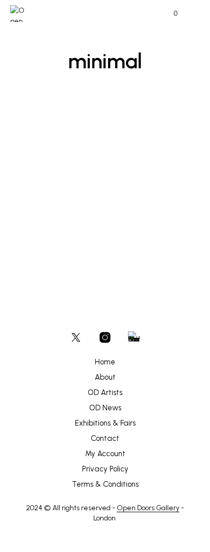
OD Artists (105, 392)
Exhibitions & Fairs (105, 423)
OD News (105, 407)
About (105, 377)
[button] (168, 14)
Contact (105, 438)
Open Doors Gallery (148, 508)
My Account (105, 453)
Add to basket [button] (41, 243)
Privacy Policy (105, 469)
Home (105, 361)
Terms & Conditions (105, 484)
